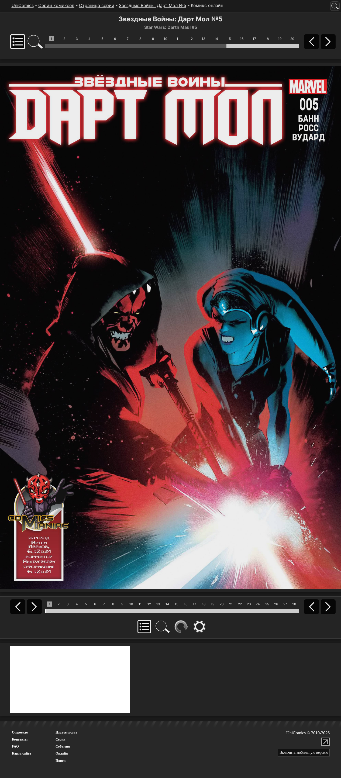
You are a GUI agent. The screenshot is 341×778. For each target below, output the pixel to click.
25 (267, 604)
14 (216, 39)
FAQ (15, 746)
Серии (60, 739)
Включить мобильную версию (304, 753)
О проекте (20, 732)
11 (178, 39)
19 (279, 39)
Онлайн (62, 753)
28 (294, 604)
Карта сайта (21, 753)
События (63, 746)
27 (285, 604)
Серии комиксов (56, 5)
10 (165, 39)
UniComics (23, 5)
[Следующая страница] (170, 327)
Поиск (61, 761)
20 (292, 39)
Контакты (19, 739)
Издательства (66, 732)
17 (254, 39)
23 (249, 604)
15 (229, 39)
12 (191, 39)
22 (240, 604)
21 (231, 604)
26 (276, 604)
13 (203, 39)
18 (267, 39)
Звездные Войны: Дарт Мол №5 (152, 5)
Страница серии (96, 5)
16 (241, 39)
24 (258, 604)
